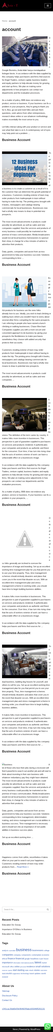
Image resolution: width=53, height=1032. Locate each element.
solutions (45, 966)
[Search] (48, 909)
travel (31, 973)
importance (7, 962)
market (44, 963)
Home (4, 21)
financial (20, 958)
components (26, 955)
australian (12, 950)
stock (31, 970)
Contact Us (7, 1000)
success (43, 970)
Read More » (23, 867)
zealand (5, 977)
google (27, 959)
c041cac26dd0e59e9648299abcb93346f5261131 (23, 1009)
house (46, 959)
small (38, 966)
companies (7, 955)
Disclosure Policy (10, 995)
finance (11, 958)
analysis (5, 950)
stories (37, 970)
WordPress (35, 1029)
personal (23, 967)
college (46, 950)
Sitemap (5, 991)
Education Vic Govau (11, 925)
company (17, 955)
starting (20, 970)
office (12, 967)
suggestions (16, 973)
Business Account (16, 140)
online (17, 966)
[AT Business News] (10, 5)
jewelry (31, 963)
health (41, 959)
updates (37, 973)
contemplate (36, 955)
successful (7, 973)
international (25, 963)
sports (10, 970)
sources (4, 970)
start (15, 970)
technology (25, 974)
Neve (15, 1029)
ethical (4, 959)
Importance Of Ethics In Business (17, 929)
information (17, 963)
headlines (34, 959)
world (43, 973)
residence (30, 966)
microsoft (5, 967)
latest (38, 962)
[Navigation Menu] (48, 5)
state (27, 970)
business (24, 949)
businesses (37, 950)
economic (45, 955)
